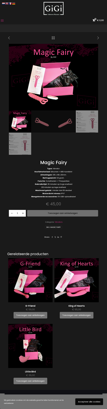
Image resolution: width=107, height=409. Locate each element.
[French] (10, 3)
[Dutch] (3, 3)
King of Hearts (77, 305)
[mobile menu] (2, 20)
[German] (14, 3)
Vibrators (59, 222)
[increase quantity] (23, 213)
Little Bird (30, 371)
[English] (7, 3)
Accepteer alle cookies (89, 401)
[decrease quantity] (12, 213)
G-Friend (30, 305)
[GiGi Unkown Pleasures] (54, 8)
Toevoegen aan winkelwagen (63, 213)
